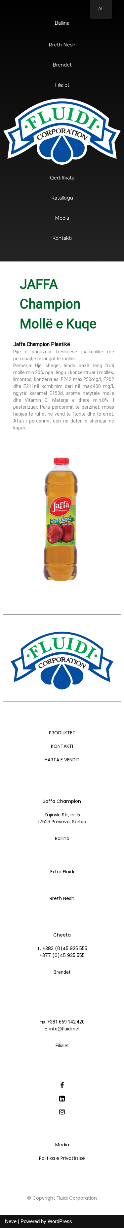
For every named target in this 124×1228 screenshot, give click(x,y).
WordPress (60, 1221)
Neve (11, 1221)
